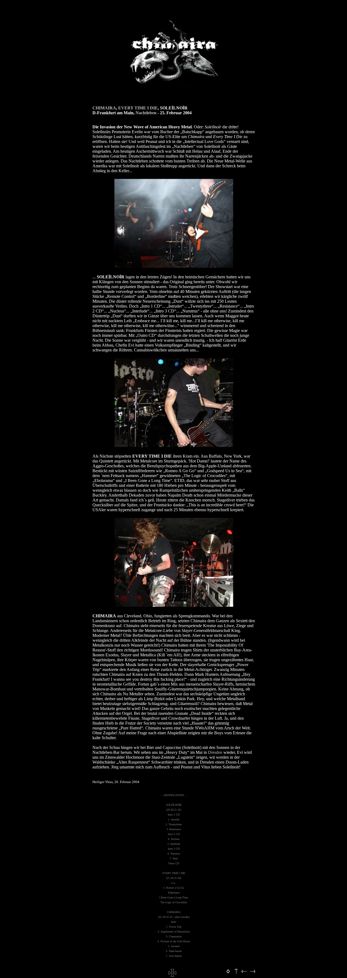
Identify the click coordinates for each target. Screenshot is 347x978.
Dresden (215, 752)
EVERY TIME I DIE (138, 108)
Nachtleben (146, 112)
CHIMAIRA (104, 108)
